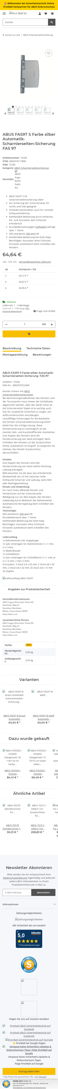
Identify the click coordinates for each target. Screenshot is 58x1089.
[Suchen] (51, 22)
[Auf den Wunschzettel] (48, 53)
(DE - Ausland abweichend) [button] (16, 310)
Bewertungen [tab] (42, 354)
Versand (42, 1076)
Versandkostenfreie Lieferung (35, 261)
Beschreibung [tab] (12, 348)
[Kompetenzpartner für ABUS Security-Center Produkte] (29, 1049)
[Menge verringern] (6, 324)
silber (28, 645)
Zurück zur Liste (12, 34)
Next (53, 113)
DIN (28, 233)
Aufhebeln (41, 226)
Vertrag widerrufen (29, 1071)
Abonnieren (43, 892)
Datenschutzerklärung (15, 877)
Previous (5, 113)
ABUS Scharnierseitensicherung (32, 168)
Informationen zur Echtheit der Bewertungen (29, 1088)
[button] (40, 13)
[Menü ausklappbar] (4, 12)
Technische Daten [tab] (38, 348)
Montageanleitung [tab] (15, 354)
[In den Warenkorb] (5, 45)
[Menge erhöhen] (51, 324)
